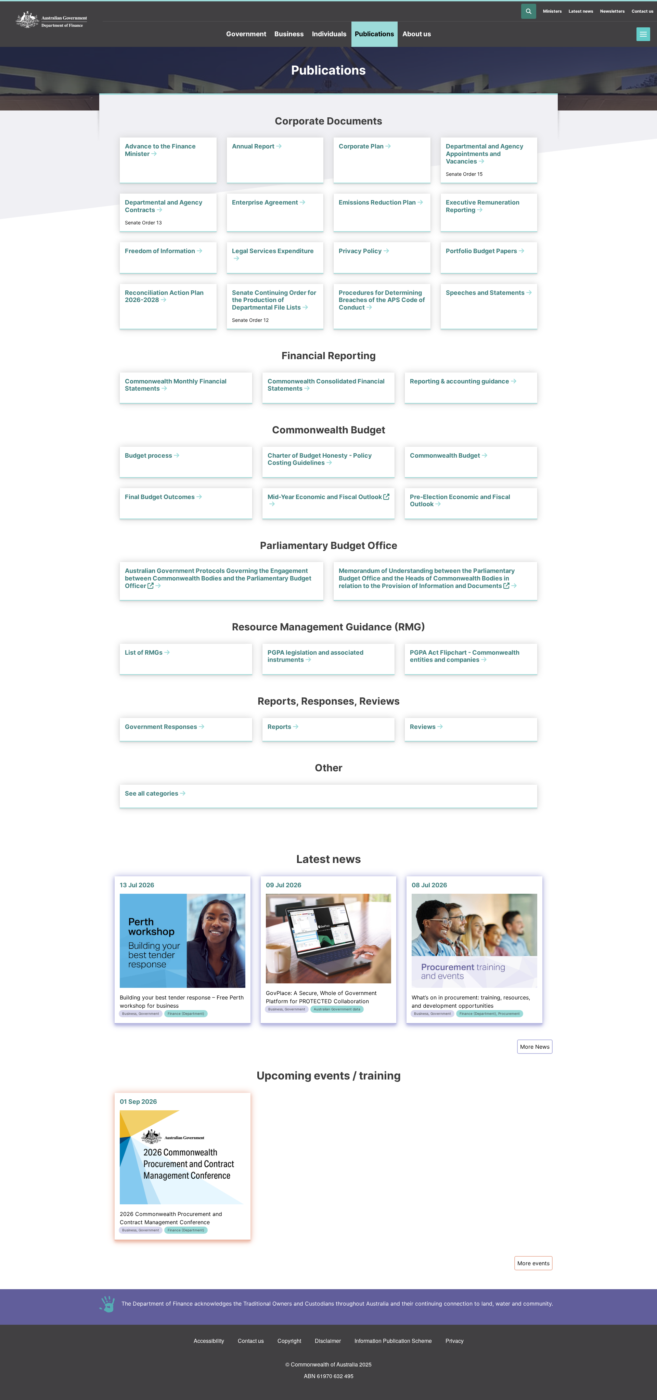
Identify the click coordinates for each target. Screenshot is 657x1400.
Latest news (581, 11)
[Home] (51, 20)
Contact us (643, 11)
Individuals (329, 34)
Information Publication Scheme (393, 1341)
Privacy (455, 1341)
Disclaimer (328, 1341)
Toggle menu (643, 34)
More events (533, 1263)
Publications (374, 34)
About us (416, 34)
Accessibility (209, 1341)
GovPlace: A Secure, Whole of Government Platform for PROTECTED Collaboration (321, 946)
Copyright (289, 1341)
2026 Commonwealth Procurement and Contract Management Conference (171, 1165)
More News (535, 1046)
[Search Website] (528, 11)
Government (246, 34)
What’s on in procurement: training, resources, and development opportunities (471, 948)
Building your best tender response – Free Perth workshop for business (182, 948)
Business (289, 34)
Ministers (552, 11)
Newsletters (612, 11)
